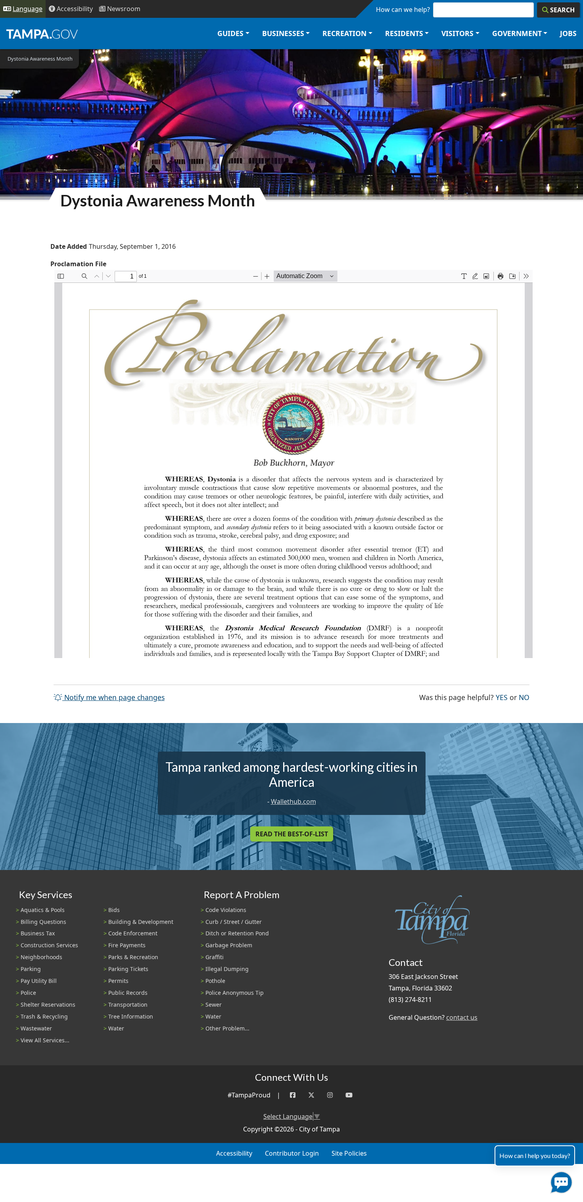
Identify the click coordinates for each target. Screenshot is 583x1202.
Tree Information (130, 1016)
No (524, 697)
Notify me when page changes (113, 697)
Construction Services (49, 945)
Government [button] (517, 33)
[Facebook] (293, 1095)
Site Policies (349, 1153)
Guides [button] (230, 33)
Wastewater (36, 1028)
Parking (31, 969)
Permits (118, 980)
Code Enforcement (132, 933)
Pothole (215, 980)
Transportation (128, 1004)
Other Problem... (227, 1028)
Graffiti (214, 957)
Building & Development (140, 921)
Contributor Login (292, 1153)
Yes (502, 697)
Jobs (568, 33)
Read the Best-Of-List (291, 834)
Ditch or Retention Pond (237, 933)
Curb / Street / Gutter (233, 921)
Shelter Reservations (48, 1004)
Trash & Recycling (44, 1016)
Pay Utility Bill (39, 980)
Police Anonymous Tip (234, 992)
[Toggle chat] (560, 1181)
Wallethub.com (293, 801)
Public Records (128, 992)
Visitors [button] (457, 33)
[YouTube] (349, 1095)
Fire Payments (127, 945)
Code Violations (225, 910)
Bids (114, 910)
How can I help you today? (534, 1155)
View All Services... (45, 1040)
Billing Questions (43, 921)
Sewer (213, 1004)
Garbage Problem (228, 945)
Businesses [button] (283, 33)
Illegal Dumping (227, 969)
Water (116, 1028)
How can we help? (403, 9)
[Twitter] (311, 1095)
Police (28, 992)
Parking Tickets (128, 969)
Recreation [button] (344, 33)
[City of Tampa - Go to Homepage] (42, 34)
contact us (462, 1017)
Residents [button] (404, 33)
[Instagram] (330, 1095)
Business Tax (38, 933)
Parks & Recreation (133, 957)
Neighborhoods (41, 957)
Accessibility (234, 1153)
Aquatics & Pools (43, 910)
